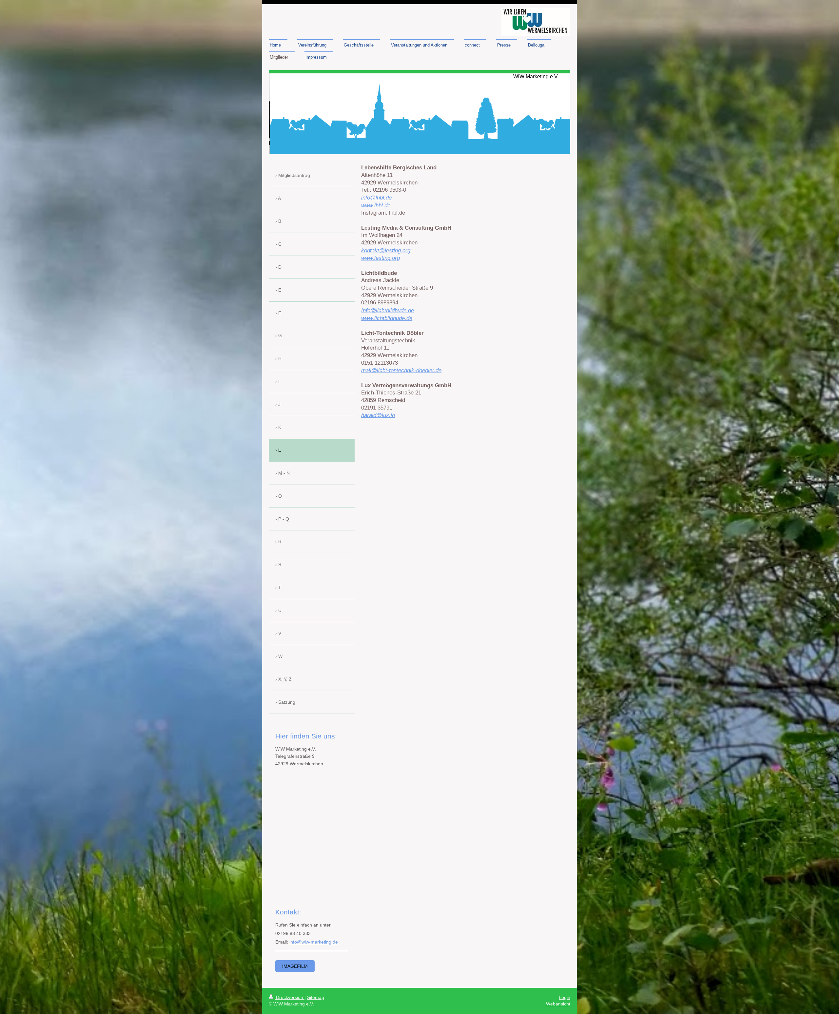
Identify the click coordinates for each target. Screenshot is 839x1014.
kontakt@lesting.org (385, 250)
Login (564, 997)
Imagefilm (295, 966)
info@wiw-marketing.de (313, 942)
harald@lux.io (378, 415)
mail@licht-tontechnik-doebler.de (401, 370)
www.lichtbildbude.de (386, 318)
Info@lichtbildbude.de (387, 310)
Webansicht (558, 1003)
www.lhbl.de (375, 205)
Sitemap (315, 997)
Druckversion (289, 997)
